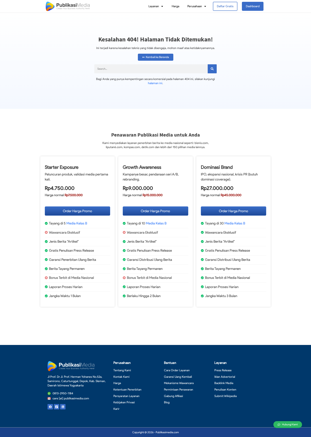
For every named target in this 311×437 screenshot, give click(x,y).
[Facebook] (50, 406)
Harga (175, 6)
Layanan (153, 6)
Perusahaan (194, 6)
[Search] (212, 68)
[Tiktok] (56, 406)
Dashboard (253, 6)
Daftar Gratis (225, 6)
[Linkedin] (63, 406)
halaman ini (155, 83)
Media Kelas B (76, 223)
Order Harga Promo (77, 211)
